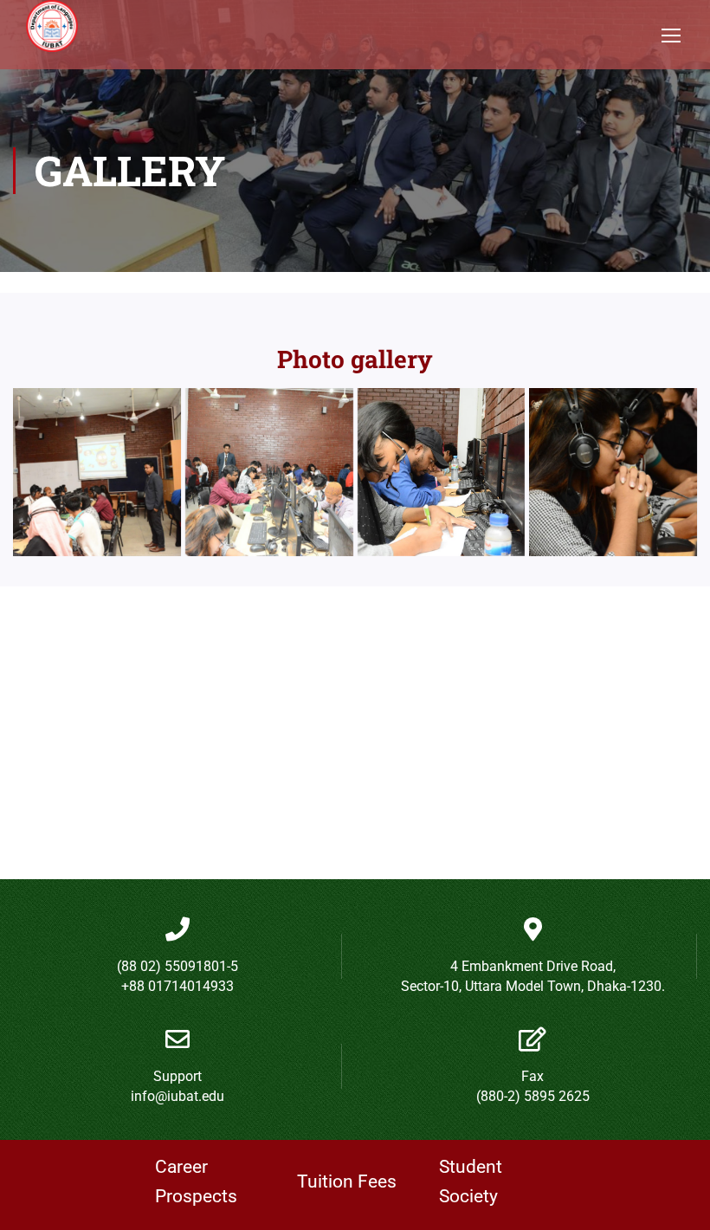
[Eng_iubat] (97, 472)
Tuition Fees (347, 1181)
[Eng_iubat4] (613, 472)
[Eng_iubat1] (269, 472)
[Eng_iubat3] (442, 472)
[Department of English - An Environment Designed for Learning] (52, 34)
